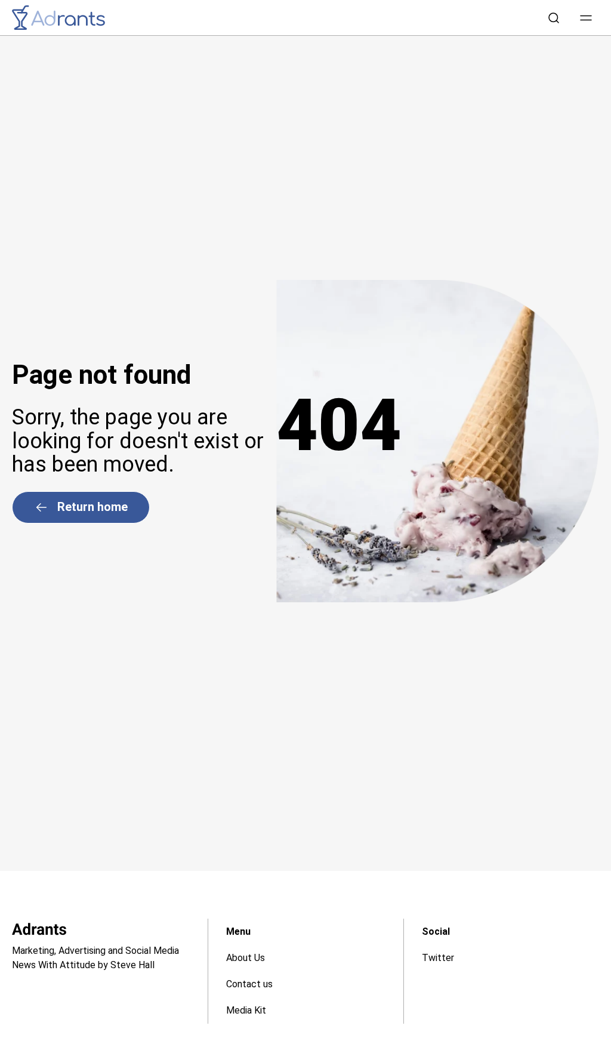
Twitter (438, 957)
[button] (586, 18)
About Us (245, 957)
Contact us (249, 984)
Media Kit (246, 1010)
